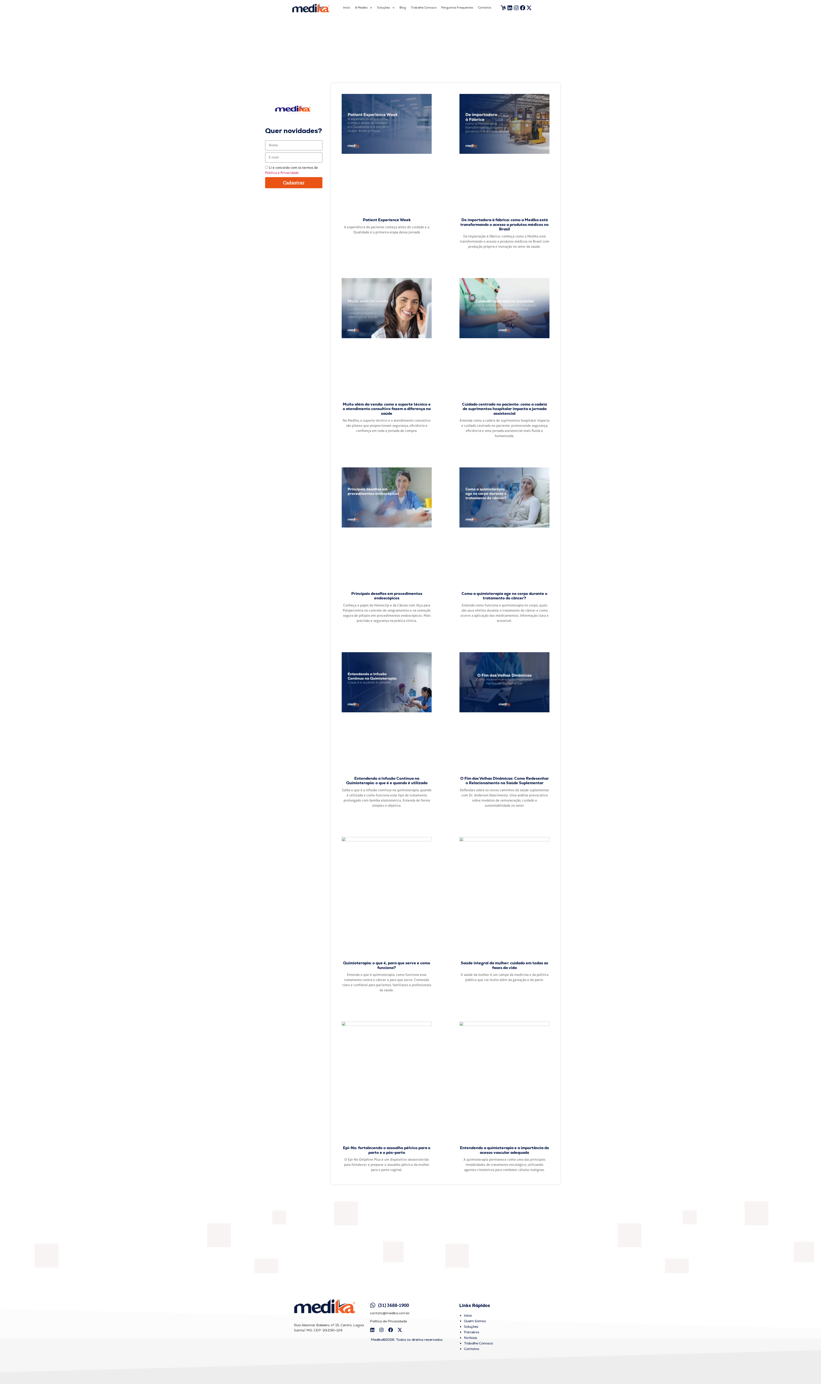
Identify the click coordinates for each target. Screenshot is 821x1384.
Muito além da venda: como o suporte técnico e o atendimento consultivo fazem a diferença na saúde (387, 409)
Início (346, 7)
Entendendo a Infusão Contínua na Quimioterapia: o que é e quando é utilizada (386, 780)
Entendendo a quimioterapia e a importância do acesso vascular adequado (504, 1150)
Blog (403, 7)
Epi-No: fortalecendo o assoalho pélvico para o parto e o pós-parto (386, 1150)
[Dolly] (503, 7)
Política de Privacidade (388, 1321)
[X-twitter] (529, 7)
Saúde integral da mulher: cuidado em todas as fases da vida (504, 965)
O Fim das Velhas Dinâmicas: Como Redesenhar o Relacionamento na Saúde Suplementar (504, 780)
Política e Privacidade (282, 172)
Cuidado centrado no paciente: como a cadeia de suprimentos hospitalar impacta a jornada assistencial (504, 409)
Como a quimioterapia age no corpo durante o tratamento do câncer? (504, 596)
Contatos (484, 7)
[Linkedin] (510, 7)
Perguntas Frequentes (457, 7)
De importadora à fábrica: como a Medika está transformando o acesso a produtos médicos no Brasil (504, 224)
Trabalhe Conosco (424, 7)
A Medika (361, 7)
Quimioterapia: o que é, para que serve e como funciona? (386, 965)
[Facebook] (523, 7)
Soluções (383, 7)
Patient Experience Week (387, 219)
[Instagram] (516, 7)
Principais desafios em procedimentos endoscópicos (386, 596)
